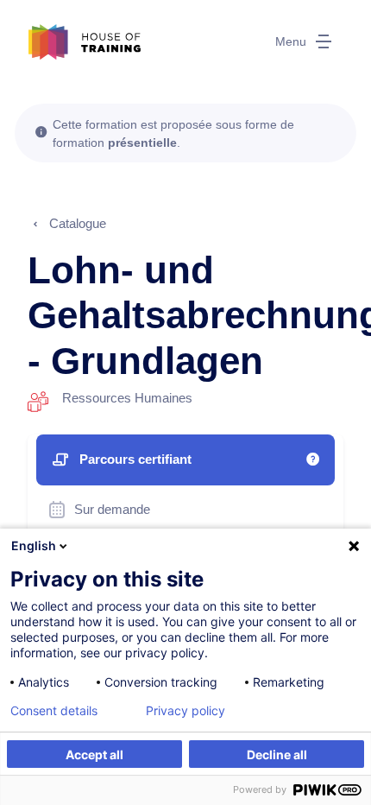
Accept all (94, 754)
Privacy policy (185, 711)
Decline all (277, 754)
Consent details (53, 711)
